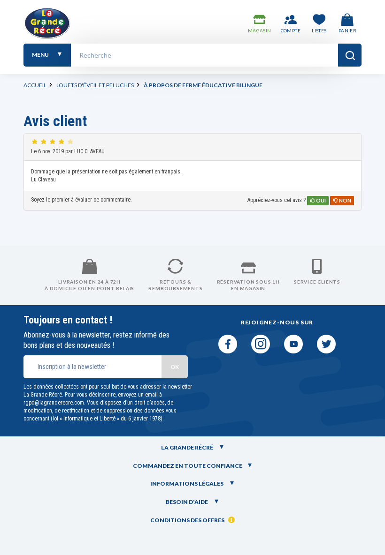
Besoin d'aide (187, 502)
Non (344, 200)
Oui (320, 200)
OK (174, 366)
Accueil (34, 85)
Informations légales (187, 483)
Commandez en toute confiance (187, 466)
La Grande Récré (187, 447)
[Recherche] (350, 55)
